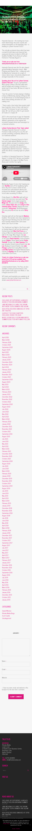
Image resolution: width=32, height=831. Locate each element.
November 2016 (7, 568)
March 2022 (6, 419)
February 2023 (6, 392)
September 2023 (7, 379)
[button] (29, 3)
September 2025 (7, 347)
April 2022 (5, 417)
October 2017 (6, 540)
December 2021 (7, 426)
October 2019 (6, 483)
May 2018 (5, 523)
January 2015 (6, 600)
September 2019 (7, 486)
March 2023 (6, 389)
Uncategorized (6, 618)
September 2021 (7, 434)
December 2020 (7, 454)
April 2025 (5, 352)
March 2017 (5, 558)
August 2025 (6, 350)
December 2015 (7, 595)
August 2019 (6, 488)
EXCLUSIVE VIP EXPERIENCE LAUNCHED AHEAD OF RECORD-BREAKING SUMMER (15, 301)
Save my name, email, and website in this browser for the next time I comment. (15, 688)
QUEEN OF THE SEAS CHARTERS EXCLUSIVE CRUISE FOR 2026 (12, 314)
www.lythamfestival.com (9, 63)
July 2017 (5, 548)
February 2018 (6, 530)
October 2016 (6, 570)
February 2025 (6, 357)
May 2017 (5, 553)
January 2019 (6, 506)
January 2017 (6, 563)
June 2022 (5, 412)
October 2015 (6, 597)
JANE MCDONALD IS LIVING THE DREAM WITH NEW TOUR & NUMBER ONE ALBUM (15, 305)
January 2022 (6, 424)
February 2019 (6, 503)
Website (4, 677)
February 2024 (6, 370)
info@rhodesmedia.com (14, 760)
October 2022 (6, 402)
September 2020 (7, 461)
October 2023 (6, 377)
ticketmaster (22, 63)
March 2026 (6, 340)
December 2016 (7, 565)
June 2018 (5, 521)
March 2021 (5, 449)
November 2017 (7, 538)
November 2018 (7, 511)
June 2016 (5, 580)
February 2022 (6, 422)
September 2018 (7, 513)
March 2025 (6, 355)
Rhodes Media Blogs (13, 27)
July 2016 (5, 577)
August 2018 (6, 516)
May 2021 (5, 444)
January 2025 (6, 360)
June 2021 (5, 441)
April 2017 (5, 555)
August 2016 (6, 575)
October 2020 (6, 459)
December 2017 (7, 535)
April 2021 (5, 446)
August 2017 (6, 545)
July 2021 (5, 439)
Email (4, 669)
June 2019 (5, 493)
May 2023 (5, 384)
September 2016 (7, 572)
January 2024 (6, 372)
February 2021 (6, 451)
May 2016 (5, 582)
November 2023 (7, 374)
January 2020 (6, 476)
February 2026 (6, 342)
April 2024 (5, 367)
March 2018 (5, 528)
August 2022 (6, 407)
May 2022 (5, 414)
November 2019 (7, 481)
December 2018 (7, 508)
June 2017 (5, 550)
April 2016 (5, 585)
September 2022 (7, 404)
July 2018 (5, 518)
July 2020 (5, 466)
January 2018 (6, 533)
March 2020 (6, 471)
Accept (14, 828)
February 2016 (6, 590)
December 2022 (7, 397)
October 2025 (6, 345)
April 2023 (5, 387)
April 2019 (5, 498)
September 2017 (7, 543)
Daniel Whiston (6, 611)
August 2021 (6, 436)
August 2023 (6, 382)
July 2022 (5, 409)
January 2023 (6, 394)
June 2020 (5, 469)
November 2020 (7, 456)
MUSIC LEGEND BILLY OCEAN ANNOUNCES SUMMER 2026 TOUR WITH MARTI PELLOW (16, 318)
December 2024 (7, 362)
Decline (18, 828)
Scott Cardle (6, 616)
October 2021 (6, 431)
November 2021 (7, 429)
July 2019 (5, 491)
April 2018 (5, 525)
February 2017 (6, 560)
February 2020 (6, 473)
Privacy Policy (6, 823)
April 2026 (5, 337)
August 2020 (6, 464)
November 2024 (7, 365)
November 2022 (7, 399)
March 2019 (5, 501)
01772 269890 (10, 758)
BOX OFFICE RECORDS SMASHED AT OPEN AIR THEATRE (15, 310)
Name (4, 661)
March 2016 (5, 587)
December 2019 (7, 478)
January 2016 (6, 592)
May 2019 (5, 496)
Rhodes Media (6, 25)
